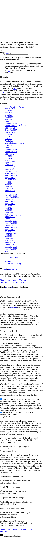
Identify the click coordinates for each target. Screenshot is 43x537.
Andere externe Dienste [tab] (9, 451)
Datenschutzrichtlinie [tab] (8, 517)
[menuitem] (20, 53)
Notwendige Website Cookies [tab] (11, 331)
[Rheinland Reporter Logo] (18, 33)
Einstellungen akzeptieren (9, 529)
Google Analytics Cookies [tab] (10, 417)
